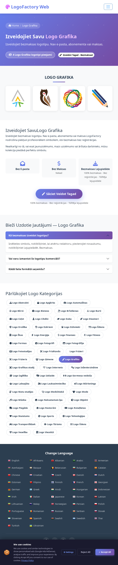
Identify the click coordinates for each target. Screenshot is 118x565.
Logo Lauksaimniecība (53, 383)
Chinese (16, 474)
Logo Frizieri (76, 351)
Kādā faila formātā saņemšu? (27, 269)
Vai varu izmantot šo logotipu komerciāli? (34, 258)
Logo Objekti (81, 399)
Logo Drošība (19, 327)
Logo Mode (82, 391)
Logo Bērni (18, 310)
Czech (58, 474)
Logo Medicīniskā (54, 391)
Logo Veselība (20, 432)
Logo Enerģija (41, 335)
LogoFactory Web (29, 7)
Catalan (102, 467)
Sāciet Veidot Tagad (61, 194)
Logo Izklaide (47, 375)
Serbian (81, 511)
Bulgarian (82, 467)
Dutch (101, 474)
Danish (80, 474)
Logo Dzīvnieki (72, 327)
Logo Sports (47, 416)
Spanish (37, 518)
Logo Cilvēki (41, 318)
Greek (36, 489)
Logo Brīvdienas (69, 310)
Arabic (80, 460)
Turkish (15, 525)
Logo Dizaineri (91, 318)
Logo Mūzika (19, 399)
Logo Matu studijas (22, 391)
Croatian (37, 474)
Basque (37, 467)
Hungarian (82, 489)
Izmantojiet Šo (18, 107)
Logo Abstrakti (20, 302)
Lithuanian (17, 503)
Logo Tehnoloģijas (75, 416)
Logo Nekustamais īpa (50, 399)
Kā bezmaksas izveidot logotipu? (29, 235)
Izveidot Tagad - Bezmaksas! (77, 55)
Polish (101, 503)
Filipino (37, 482)
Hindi (58, 489)
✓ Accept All (105, 552)
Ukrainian (38, 525)
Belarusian (60, 467)
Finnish (59, 482)
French (80, 482)
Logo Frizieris (19, 359)
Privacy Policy (27, 560)
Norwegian (61, 503)
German (16, 489)
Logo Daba (66, 318)
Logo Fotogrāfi (46, 343)
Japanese (59, 496)
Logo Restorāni (47, 407)
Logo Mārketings (86, 383)
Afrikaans (38, 460)
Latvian (102, 496)
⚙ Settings (68, 552)
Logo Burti (95, 310)
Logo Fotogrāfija (75, 343)
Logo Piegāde (20, 407)
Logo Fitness (93, 335)
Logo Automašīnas (77, 302)
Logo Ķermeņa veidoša (79, 375)
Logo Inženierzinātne (86, 367)
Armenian (103, 460)
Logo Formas (19, 343)
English (15, 460)
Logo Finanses (67, 335)
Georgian (103, 482)
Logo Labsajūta (21, 383)
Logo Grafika (72, 359)
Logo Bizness (42, 310)
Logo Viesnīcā (46, 432)
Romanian (38, 511)
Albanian (59, 460)
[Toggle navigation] (108, 7)
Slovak (101, 511)
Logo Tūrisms (54, 424)
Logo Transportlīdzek (23, 424)
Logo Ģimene (46, 359)
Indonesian (104, 489)
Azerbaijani (17, 467)
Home (15, 25)
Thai (100, 518)
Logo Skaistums (21, 416)
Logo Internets (54, 367)
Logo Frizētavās (51, 351)
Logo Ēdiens (97, 327)
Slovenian (17, 518)
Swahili (58, 518)
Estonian (16, 482)
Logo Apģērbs (47, 302)
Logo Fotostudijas (22, 351)
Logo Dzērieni (45, 327)
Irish (14, 496)
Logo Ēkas (17, 335)
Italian (36, 496)
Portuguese (18, 511)
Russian (59, 511)
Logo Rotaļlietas (77, 407)
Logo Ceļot (18, 318)
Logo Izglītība (20, 375)
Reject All (85, 552)
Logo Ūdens (79, 424)
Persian (80, 503)
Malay (36, 503)
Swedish (81, 518)
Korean (80, 496)
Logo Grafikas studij (23, 367)
